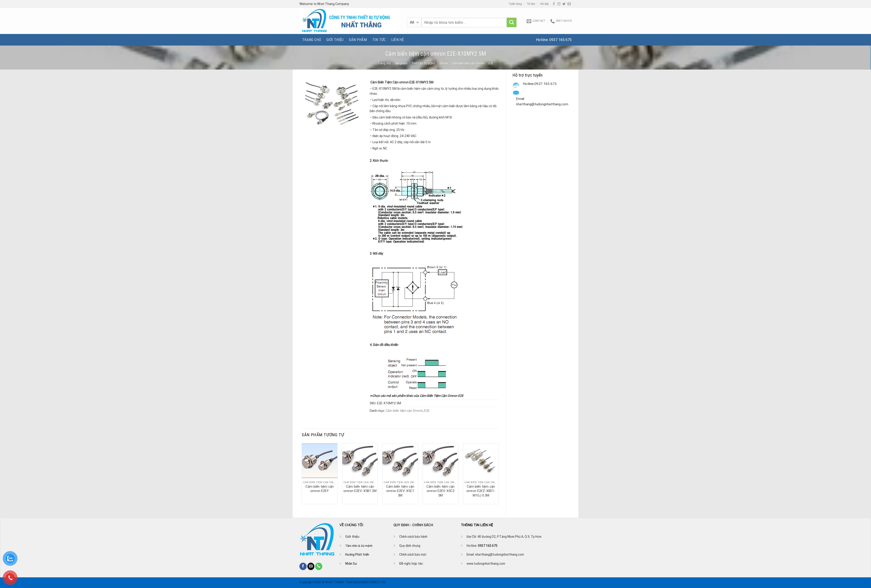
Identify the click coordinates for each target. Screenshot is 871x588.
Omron (443, 63)
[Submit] (511, 22)
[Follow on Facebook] (553, 4)
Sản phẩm (358, 39)
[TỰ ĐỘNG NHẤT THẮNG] (349, 21)
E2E (491, 63)
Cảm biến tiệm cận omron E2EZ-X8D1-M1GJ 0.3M (480, 490)
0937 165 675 (560, 40)
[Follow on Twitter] (563, 4)
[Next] (498, 473)
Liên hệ (397, 39)
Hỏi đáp (544, 3)
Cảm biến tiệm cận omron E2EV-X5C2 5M (440, 490)
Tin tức (379, 39)
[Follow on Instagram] (558, 4)
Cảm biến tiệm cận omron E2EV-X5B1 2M (360, 488)
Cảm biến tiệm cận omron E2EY (320, 488)
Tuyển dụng (515, 3)
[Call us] (318, 566)
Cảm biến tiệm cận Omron (468, 63)
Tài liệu (531, 3)
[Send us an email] (569, 4)
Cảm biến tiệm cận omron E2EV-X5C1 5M (400, 490)
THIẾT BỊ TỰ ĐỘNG (423, 63)
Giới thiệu (334, 39)
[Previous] (301, 473)
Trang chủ (311, 39)
